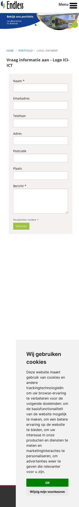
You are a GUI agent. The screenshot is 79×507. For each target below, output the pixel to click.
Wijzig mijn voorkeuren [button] (47, 491)
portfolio (25, 50)
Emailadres (21, 98)
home (10, 50)
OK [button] (47, 483)
